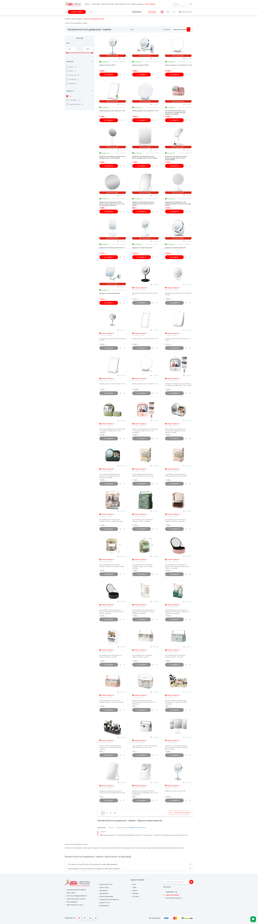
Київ (134, 884)
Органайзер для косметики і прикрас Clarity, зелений (142, 520)
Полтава (135, 896)
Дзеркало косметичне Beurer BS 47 (112, 248)
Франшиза (103, 890)
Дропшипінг (104, 893)
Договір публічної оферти (76, 890)
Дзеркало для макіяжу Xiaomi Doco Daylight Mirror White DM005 (112, 157)
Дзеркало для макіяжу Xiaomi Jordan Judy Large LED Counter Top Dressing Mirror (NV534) (111, 203)
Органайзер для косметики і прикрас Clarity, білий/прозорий (111, 520)
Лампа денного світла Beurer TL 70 (145, 384)
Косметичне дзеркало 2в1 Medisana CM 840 (112, 339)
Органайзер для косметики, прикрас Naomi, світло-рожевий (111, 701)
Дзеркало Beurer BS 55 (107, 65)
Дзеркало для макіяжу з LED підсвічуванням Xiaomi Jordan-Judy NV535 (178, 203)
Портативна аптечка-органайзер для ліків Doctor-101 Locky (144, 746)
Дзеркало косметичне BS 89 (109, 293)
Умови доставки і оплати (76, 899)
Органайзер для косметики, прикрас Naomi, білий (142, 656)
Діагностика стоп (106, 884)
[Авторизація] (162, 11)
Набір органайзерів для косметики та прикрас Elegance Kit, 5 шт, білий (178, 384)
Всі (70, 96)
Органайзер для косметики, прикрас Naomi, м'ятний (175, 656)
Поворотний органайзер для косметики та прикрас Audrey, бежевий (176, 702)
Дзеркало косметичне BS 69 (175, 791)
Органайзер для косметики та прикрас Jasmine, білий (110, 656)
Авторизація (104, 905)
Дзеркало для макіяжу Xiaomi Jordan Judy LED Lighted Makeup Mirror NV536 (176, 747)
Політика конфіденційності (77, 896)
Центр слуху (96, 4)
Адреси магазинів (172, 895)
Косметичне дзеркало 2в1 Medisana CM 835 (178, 294)
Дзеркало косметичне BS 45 (142, 248)
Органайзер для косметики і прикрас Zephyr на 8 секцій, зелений (142, 566)
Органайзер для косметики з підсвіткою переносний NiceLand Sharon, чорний (111, 611)
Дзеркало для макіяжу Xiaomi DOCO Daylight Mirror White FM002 (144, 157)
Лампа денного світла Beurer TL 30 (112, 111)
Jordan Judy (72, 79)
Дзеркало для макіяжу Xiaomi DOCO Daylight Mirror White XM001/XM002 (176, 158)
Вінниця (135, 893)
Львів (134, 887)
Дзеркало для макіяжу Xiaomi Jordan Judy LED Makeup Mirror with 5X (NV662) (145, 792)
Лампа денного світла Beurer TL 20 (145, 339)
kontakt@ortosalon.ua (173, 898)
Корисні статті (105, 902)
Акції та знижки (150, 4)
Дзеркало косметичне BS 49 (175, 248)
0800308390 (136, 12)
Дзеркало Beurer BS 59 (140, 65)
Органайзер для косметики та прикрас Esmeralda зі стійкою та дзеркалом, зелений (177, 611)
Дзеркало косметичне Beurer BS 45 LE (145, 294)
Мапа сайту (71, 893)
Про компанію (72, 902)
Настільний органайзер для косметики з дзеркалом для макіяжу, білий (175, 430)
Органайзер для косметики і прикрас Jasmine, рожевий (175, 520)
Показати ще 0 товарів (181, 813)
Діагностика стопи (107, 4)
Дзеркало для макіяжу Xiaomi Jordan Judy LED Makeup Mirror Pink (112, 792)
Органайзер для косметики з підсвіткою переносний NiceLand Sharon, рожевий (177, 566)
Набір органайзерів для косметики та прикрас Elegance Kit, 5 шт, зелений (112, 430)
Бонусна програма (137, 4)
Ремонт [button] (87, 4)
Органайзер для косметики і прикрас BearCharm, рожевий (176, 475)
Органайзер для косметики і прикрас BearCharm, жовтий (142, 475)
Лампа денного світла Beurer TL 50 (145, 111)
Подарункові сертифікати (109, 899)
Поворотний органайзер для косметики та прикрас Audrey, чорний (110, 747)
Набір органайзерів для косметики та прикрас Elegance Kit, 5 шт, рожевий (145, 430)
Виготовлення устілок (122, 4)
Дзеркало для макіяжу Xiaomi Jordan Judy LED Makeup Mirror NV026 (143, 203)
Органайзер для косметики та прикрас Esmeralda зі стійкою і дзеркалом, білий (143, 611)
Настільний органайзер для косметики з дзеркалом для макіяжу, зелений (109, 476)
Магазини (152, 12)
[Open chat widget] (253, 919)
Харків (134, 890)
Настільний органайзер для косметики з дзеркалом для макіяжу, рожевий (175, 112)
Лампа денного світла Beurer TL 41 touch (178, 339)
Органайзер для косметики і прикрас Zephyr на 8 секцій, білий (111, 565)
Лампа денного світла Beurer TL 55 (112, 384)
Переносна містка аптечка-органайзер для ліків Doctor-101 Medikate (144, 702)
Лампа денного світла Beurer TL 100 (178, 65)
